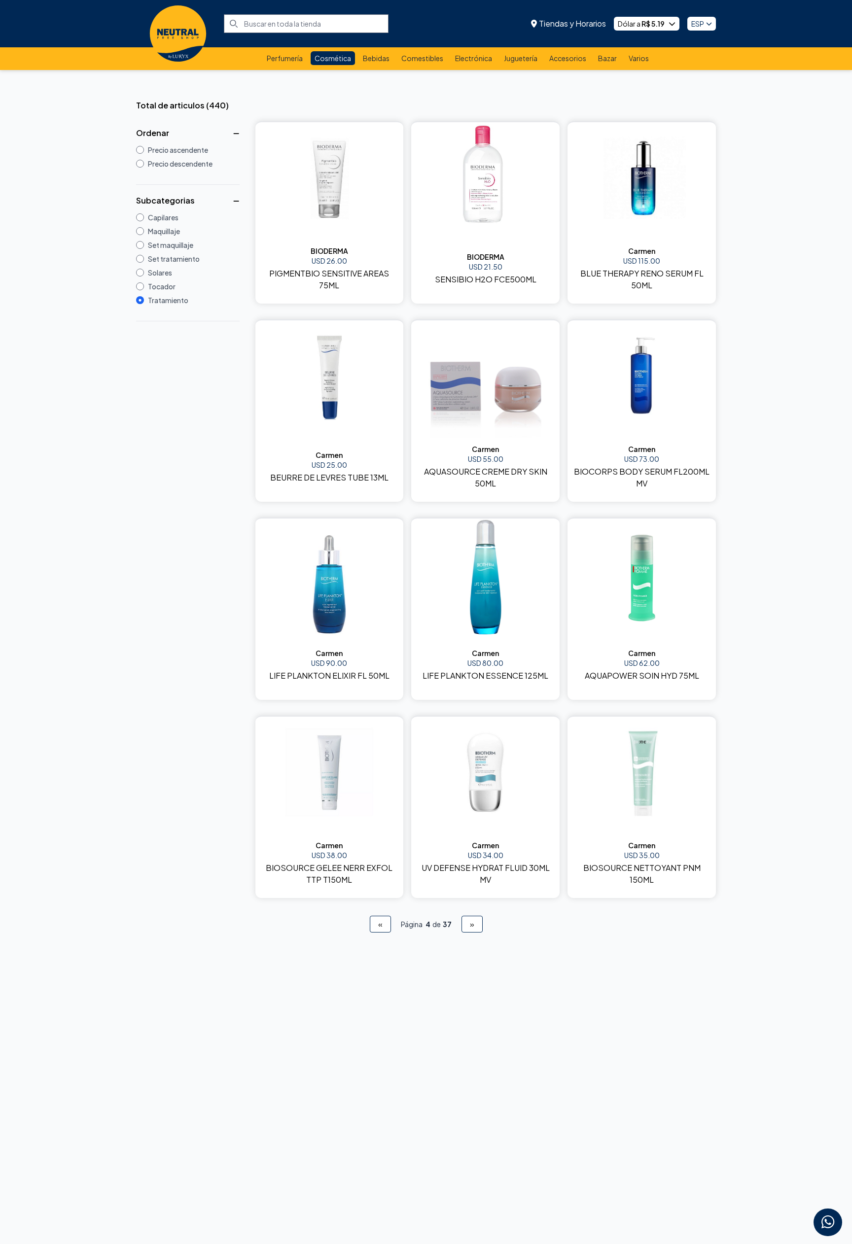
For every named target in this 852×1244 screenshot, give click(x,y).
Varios (639, 58)
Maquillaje (164, 231)
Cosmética (333, 58)
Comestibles (422, 58)
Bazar (607, 58)
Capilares (163, 217)
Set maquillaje (170, 245)
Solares (160, 272)
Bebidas (376, 58)
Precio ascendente (178, 149)
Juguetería (520, 58)
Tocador (162, 286)
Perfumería (285, 58)
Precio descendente (180, 163)
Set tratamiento (174, 258)
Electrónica (473, 58)
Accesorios (567, 58)
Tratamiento (168, 300)
